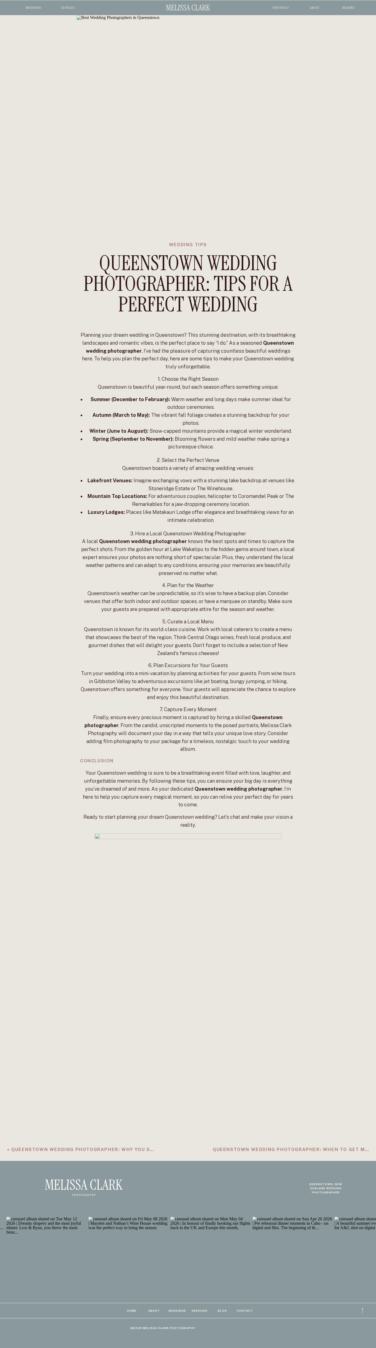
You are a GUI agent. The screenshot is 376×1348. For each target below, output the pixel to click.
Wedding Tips (188, 244)
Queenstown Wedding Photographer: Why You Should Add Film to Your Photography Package (147, 1149)
